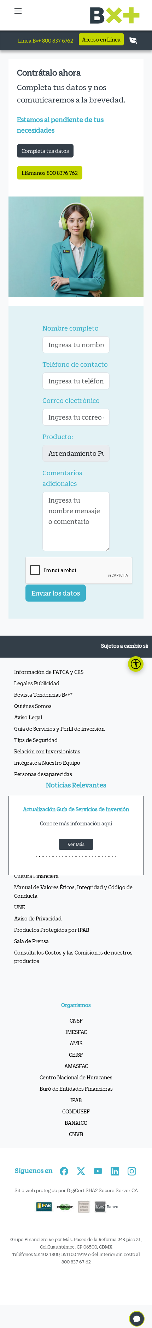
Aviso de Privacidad (38, 918)
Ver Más (76, 844)
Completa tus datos (45, 151)
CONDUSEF (76, 1111)
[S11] (72, 856)
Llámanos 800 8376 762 (50, 173)
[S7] (59, 856)
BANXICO (76, 1122)
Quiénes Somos (33, 706)
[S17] (92, 856)
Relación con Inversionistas (47, 751)
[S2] (42, 856)
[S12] (75, 856)
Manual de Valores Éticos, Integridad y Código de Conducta (73, 891)
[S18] (95, 856)
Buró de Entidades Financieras (76, 1088)
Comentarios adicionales (62, 478)
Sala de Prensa (31, 941)
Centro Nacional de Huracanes (76, 1077)
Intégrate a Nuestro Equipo (47, 762)
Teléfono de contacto (75, 364)
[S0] (36, 856)
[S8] (62, 856)
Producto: (57, 436)
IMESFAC (76, 1032)
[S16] (89, 856)
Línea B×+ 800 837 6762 (45, 40)
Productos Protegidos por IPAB (51, 930)
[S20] (102, 856)
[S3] (46, 856)
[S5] (52, 856)
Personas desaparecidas (43, 774)
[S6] (56, 856)
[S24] (115, 856)
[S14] (82, 856)
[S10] (69, 856)
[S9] (65, 856)
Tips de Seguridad (36, 740)
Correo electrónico (71, 400)
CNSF (76, 1020)
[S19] (98, 856)
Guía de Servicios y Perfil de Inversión (59, 728)
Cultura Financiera (36, 876)
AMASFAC (76, 1066)
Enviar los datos (55, 593)
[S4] (49, 856)
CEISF (76, 1054)
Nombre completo (70, 328)
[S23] (112, 856)
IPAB (76, 1100)
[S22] (108, 856)
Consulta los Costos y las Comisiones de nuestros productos (73, 957)
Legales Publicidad (36, 683)
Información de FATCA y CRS (48, 672)
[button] (18, 15)
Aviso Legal (28, 717)
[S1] (39, 856)
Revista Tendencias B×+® (43, 694)
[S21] (105, 856)
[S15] (85, 856)
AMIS (76, 1043)
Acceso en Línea (101, 39)
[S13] (79, 856)
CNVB (76, 1134)
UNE (19, 907)
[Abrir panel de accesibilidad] (136, 664)
